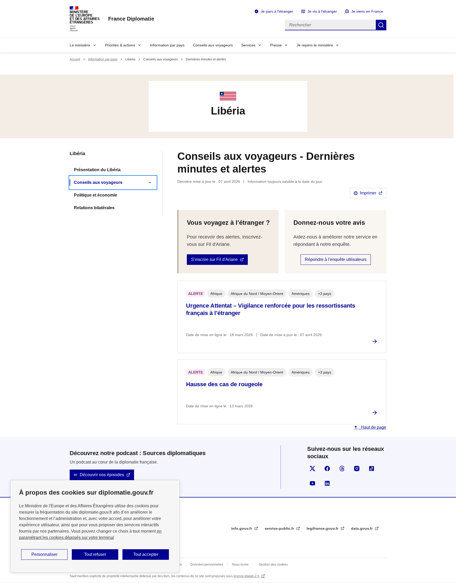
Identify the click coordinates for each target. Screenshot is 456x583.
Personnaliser (44, 554)
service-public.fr (280, 528)
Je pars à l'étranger (277, 11)
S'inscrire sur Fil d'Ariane (214, 259)
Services (248, 45)
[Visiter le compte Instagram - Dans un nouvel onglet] (357, 468)
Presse (276, 45)
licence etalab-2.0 (247, 576)
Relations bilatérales (94, 208)
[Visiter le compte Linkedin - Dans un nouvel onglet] (327, 483)
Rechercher (381, 25)
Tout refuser (95, 554)
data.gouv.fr (362, 528)
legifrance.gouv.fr (323, 528)
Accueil (75, 59)
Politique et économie (95, 195)
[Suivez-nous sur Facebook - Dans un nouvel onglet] (327, 468)
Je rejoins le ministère (315, 45)
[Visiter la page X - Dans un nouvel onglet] (312, 468)
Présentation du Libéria (97, 170)
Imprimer (368, 193)
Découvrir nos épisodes (102, 474)
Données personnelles (207, 564)
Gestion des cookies (273, 564)
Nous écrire (240, 564)
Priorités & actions (120, 45)
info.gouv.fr (242, 528)
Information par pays (167, 45)
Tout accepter (145, 554)
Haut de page (373, 427)
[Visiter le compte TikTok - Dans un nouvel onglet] (371, 468)
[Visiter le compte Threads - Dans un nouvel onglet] (342, 468)
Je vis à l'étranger (322, 11)
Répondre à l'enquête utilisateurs (336, 259)
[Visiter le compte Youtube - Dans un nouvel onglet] (312, 483)
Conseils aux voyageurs (213, 45)
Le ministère (80, 45)
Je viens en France (367, 11)
